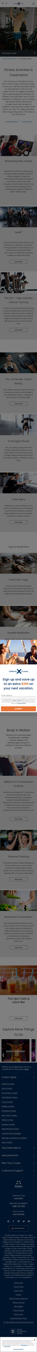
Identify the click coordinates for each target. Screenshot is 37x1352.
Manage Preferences (18, 1349)
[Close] (34, 1339)
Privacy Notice (24, 1345)
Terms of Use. (7, 1346)
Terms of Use (17, 700)
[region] (18, 1344)
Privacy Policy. (22, 703)
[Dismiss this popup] (34, 642)
